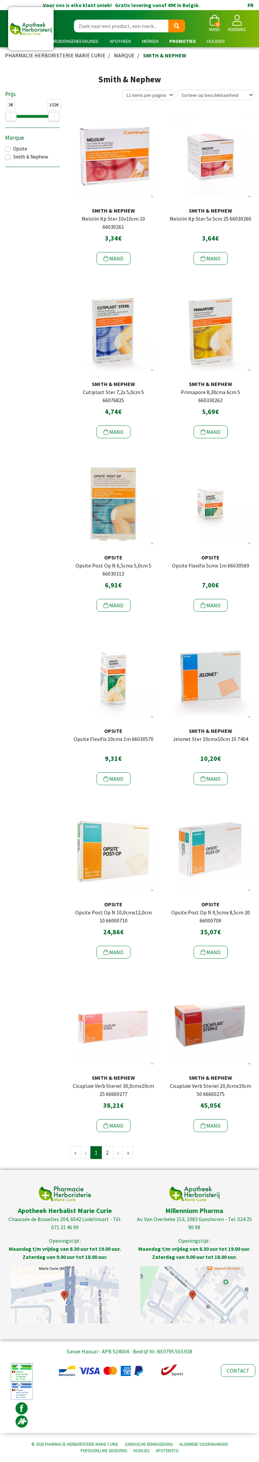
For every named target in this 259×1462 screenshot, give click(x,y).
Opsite (20, 148)
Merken (150, 41)
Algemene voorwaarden (203, 1444)
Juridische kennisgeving (148, 1444)
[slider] (11, 116)
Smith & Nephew (30, 157)
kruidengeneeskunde (75, 41)
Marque (124, 55)
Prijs (10, 94)
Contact (238, 1370)
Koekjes (141, 1450)
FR (251, 5)
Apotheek (120, 41)
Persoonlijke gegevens (104, 1450)
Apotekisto (167, 1450)
